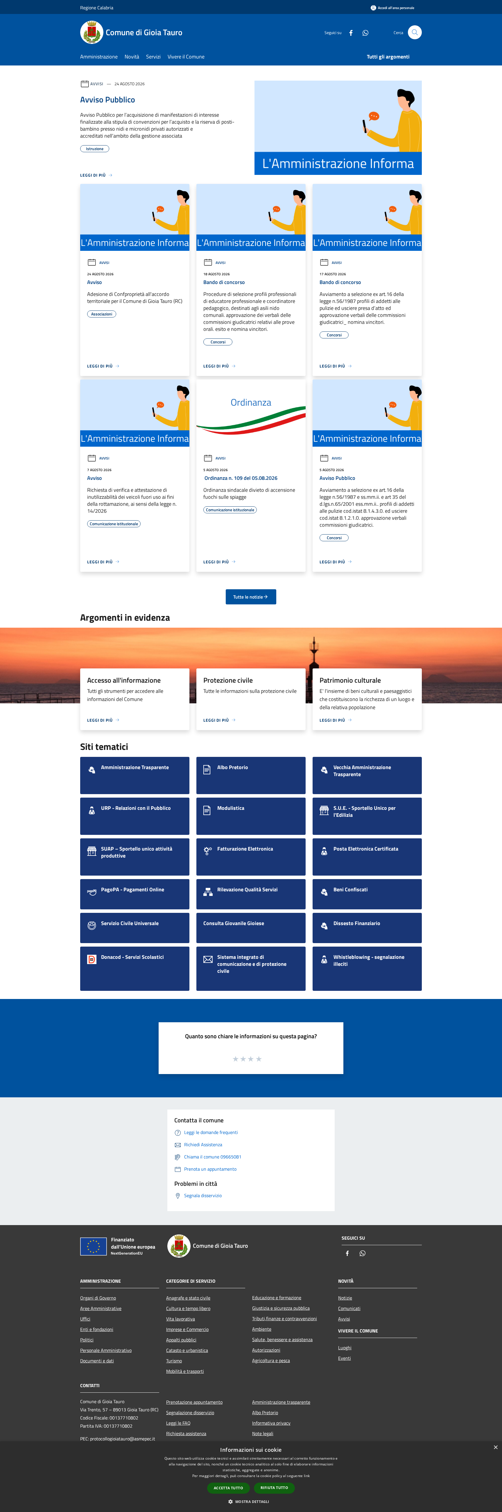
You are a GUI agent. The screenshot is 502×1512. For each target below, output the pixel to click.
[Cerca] (415, 32)
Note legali (262, 1433)
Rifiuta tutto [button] (274, 1487)
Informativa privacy (271, 1422)
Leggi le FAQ (178, 1422)
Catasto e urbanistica (187, 1350)
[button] (251, 1501)
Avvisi (96, 84)
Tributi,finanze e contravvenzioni (284, 1318)
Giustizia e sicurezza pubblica (281, 1308)
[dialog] (251, 1476)
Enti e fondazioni (96, 1329)
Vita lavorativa (180, 1318)
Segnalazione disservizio (190, 1412)
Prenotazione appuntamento (194, 1402)
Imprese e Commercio (187, 1329)
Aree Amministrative (100, 1308)
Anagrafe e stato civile (188, 1297)
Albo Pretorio (265, 1412)
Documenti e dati (97, 1360)
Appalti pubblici (181, 1339)
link (307, 1475)
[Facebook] (348, 32)
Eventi (344, 1358)
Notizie (345, 1297)
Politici (87, 1339)
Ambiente (261, 1328)
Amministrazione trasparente (281, 1402)
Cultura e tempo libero (188, 1308)
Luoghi (345, 1347)
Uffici (85, 1318)
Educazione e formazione (276, 1297)
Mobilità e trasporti (185, 1371)
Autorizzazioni (266, 1349)
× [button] (495, 1447)
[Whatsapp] (363, 32)
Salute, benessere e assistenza (282, 1339)
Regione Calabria (96, 7)
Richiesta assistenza (186, 1433)
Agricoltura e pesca (271, 1360)
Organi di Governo (98, 1297)
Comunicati (349, 1308)
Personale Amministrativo (106, 1350)
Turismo (174, 1360)
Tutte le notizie (248, 596)
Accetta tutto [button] (228, 1488)
